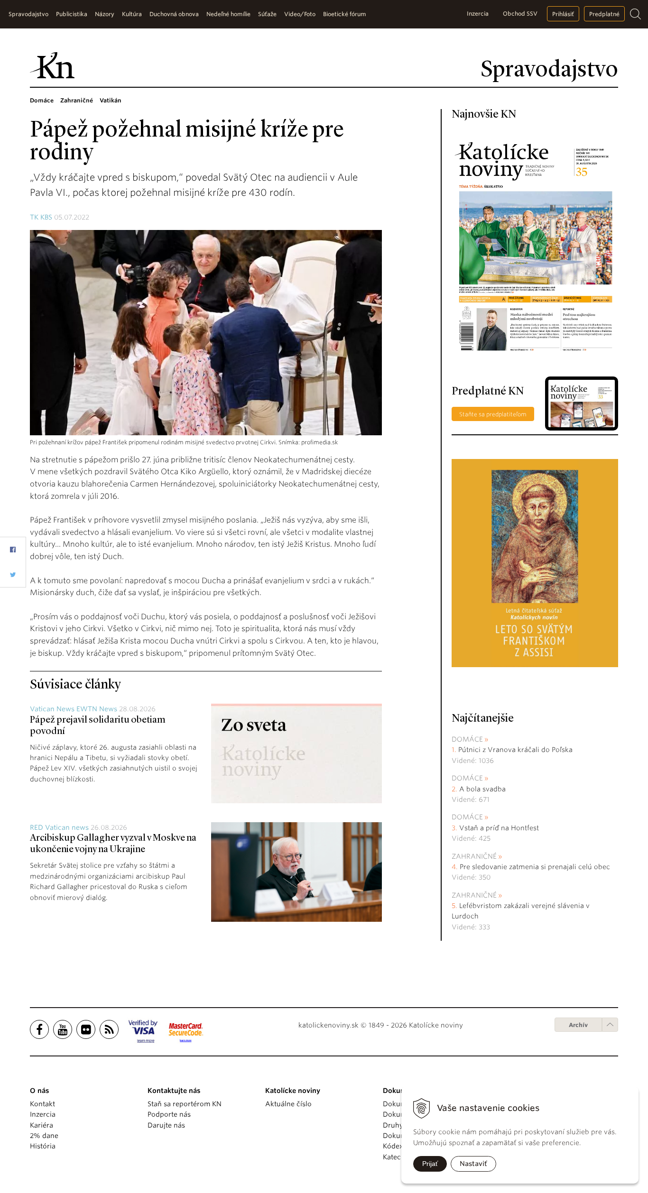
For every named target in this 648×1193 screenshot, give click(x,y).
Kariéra (41, 1125)
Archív (578, 1024)
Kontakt (42, 1104)
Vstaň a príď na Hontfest (499, 828)
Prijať (430, 1163)
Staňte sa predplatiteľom (493, 414)
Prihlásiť (563, 14)
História (43, 1146)
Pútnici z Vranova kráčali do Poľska (515, 749)
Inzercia (478, 13)
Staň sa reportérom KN (185, 1104)
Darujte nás (166, 1125)
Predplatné (604, 14)
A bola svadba (482, 789)
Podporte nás (169, 1114)
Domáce (467, 739)
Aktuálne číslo (288, 1104)
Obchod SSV (520, 13)
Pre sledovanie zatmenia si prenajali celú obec (536, 867)
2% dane (44, 1135)
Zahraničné (474, 856)
